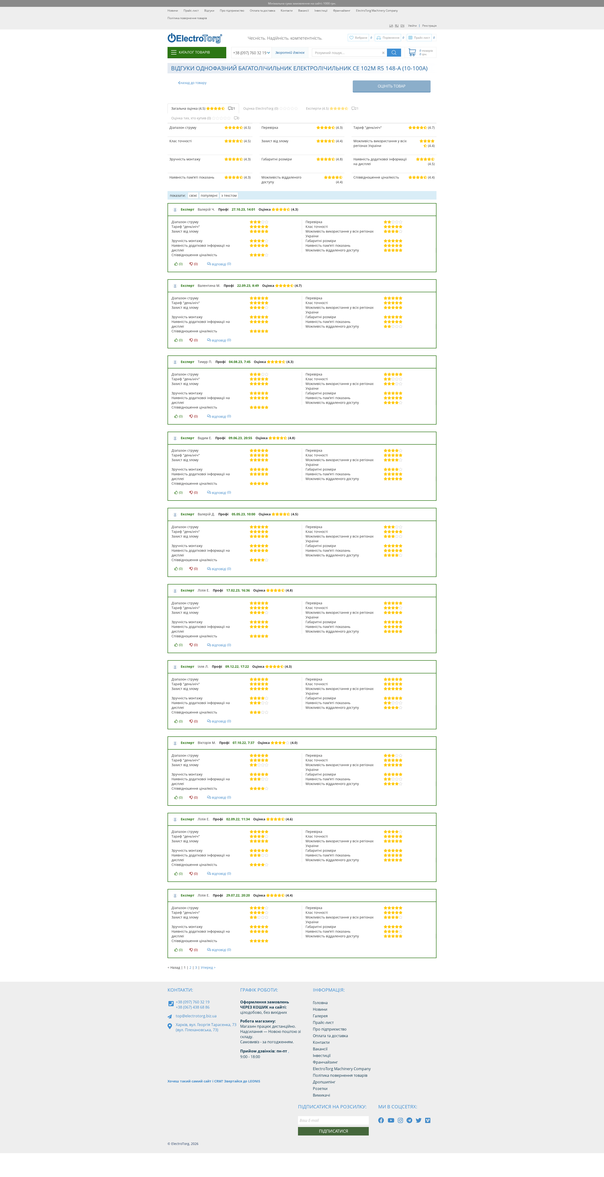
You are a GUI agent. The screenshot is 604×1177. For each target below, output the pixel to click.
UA (391, 26)
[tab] (203, 108)
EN (402, 26)
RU (397, 26)
